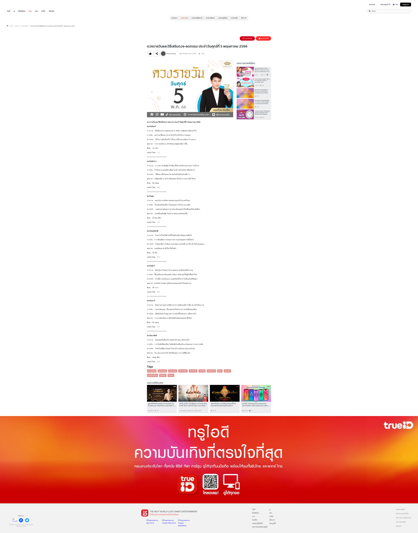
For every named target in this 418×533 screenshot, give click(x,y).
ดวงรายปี (234, 18)
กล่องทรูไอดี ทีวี (385, 4)
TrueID (13, 4)
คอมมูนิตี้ (272, 523)
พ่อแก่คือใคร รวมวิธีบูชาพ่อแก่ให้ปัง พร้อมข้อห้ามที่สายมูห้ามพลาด (223, 405)
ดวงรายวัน (184, 18)
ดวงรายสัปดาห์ (197, 18)
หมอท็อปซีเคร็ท (152, 375)
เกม (36, 11)
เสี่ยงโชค (162, 375)
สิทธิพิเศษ (21, 11)
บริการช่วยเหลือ (401, 522)
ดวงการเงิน (172, 371)
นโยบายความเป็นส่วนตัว (403, 518)
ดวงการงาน (162, 371)
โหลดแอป (372, 4)
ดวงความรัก (183, 371)
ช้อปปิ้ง (254, 520)
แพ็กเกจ (272, 520)
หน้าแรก (174, 18)
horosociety (151, 371)
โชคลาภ (171, 375)
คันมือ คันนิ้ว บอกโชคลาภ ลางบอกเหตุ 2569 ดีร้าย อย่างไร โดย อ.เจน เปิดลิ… (193, 405)
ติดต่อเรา (399, 526)
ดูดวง (17, 26)
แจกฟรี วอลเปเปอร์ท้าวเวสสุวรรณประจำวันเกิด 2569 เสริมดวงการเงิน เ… (256, 405)
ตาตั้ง (43, 11)
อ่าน (30, 11)
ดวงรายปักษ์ (210, 18)
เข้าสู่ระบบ (405, 4)
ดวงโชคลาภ (211, 371)
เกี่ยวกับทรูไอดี (400, 509)
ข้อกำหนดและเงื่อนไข (402, 514)
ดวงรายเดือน (222, 18)
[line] (15, 520)
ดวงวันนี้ (202, 371)
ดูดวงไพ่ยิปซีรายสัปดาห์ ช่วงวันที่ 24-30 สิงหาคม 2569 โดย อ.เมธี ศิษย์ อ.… (161, 405)
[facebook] (21, 520)
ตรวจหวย (248, 38)
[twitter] (27, 520)
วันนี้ (8, 11)
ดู (14, 11)
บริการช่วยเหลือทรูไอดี (260, 527)
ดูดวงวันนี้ (264, 38)
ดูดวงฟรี (227, 371)
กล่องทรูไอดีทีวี (257, 523)
